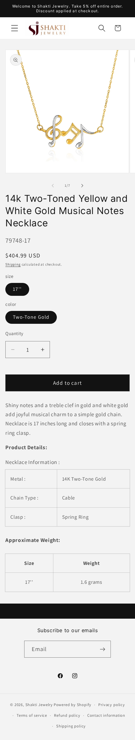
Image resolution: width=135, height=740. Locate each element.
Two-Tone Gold (31, 317)
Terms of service (32, 715)
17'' (17, 289)
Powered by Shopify (73, 704)
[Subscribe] (103, 649)
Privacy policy (111, 704)
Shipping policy (71, 726)
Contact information (106, 715)
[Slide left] (53, 185)
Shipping (12, 264)
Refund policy (67, 715)
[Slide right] (82, 185)
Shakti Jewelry (39, 704)
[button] (15, 28)
